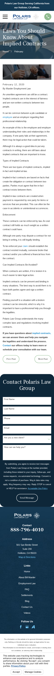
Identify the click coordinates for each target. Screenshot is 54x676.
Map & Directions (27, 557)
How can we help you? (15, 447)
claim (25, 246)
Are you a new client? (14, 437)
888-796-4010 (27, 529)
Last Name (9, 408)
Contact (7, 345)
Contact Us (27, 607)
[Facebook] (20, 626)
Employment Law (27, 583)
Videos (27, 613)
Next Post (43, 359)
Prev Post (11, 359)
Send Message (27, 497)
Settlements (27, 595)
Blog (27, 601)
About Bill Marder (27, 577)
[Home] (26, 16)
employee (7, 117)
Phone (7, 418)
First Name (9, 399)
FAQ (27, 589)
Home (27, 571)
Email (6, 428)
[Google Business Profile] (27, 626)
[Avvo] (33, 626)
